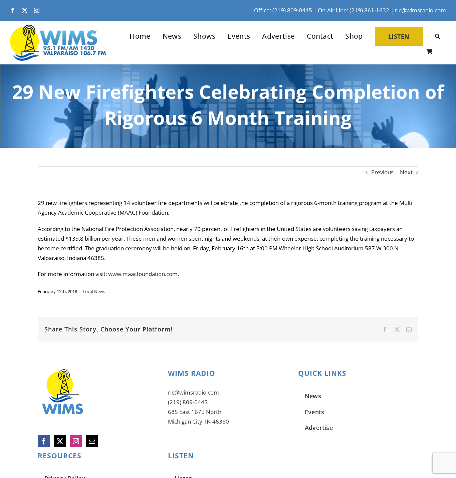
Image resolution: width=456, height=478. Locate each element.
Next (406, 172)
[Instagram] (76, 441)
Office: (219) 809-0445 (283, 10)
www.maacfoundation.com (143, 274)
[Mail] (92, 441)
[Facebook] (44, 441)
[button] (437, 36)
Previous (382, 172)
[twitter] (24, 10)
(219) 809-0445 (188, 402)
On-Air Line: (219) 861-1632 (353, 10)
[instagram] (36, 10)
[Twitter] (60, 441)
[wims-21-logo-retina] (58, 27)
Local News (94, 291)
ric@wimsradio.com (420, 10)
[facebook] (12, 10)
